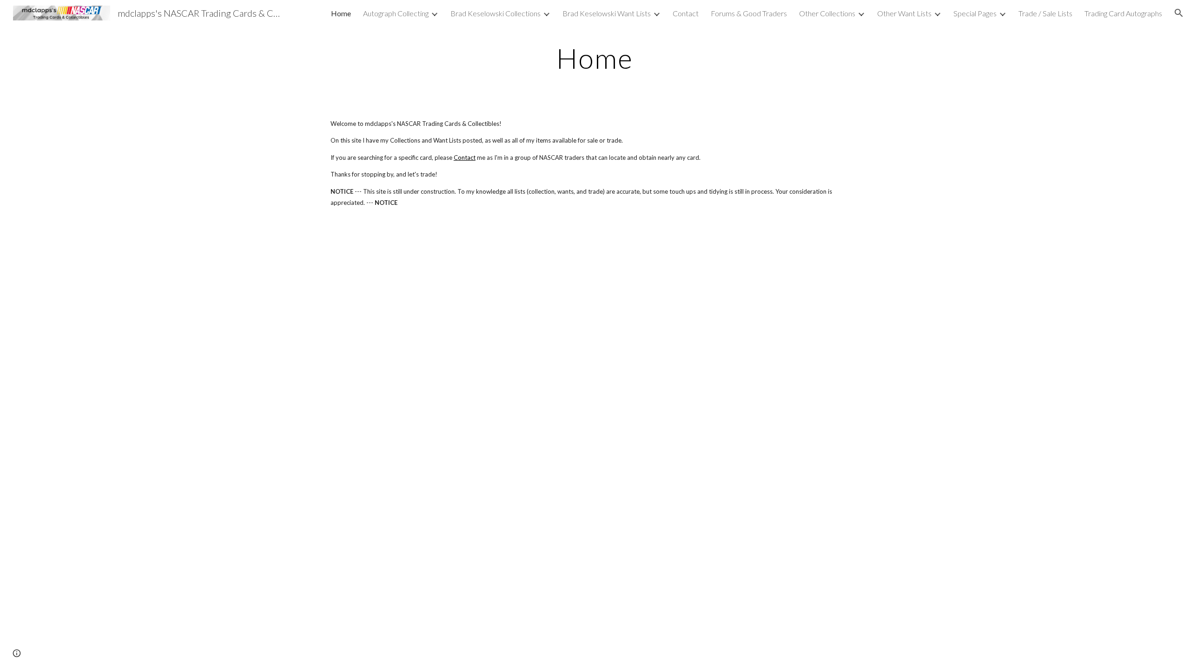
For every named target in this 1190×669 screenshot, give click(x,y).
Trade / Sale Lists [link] (1045, 13)
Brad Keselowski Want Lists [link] (606, 13)
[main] (595, 58)
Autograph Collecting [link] (396, 13)
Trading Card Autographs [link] (1123, 13)
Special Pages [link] (975, 13)
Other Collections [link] (827, 13)
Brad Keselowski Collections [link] (495, 13)
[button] (1179, 13)
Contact (465, 157)
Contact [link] (686, 13)
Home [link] (341, 13)
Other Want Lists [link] (904, 13)
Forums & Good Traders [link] (749, 13)
